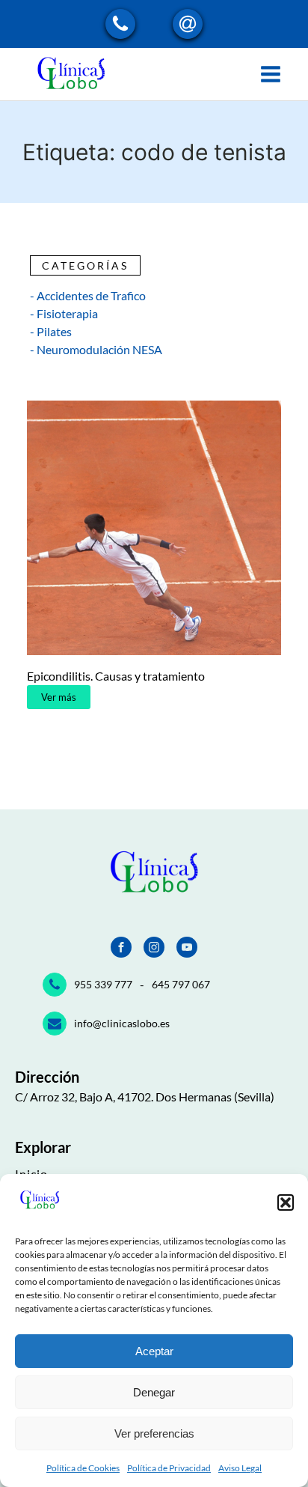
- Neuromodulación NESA (96, 349)
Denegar (154, 1392)
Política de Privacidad (169, 1468)
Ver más (58, 697)
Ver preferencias (154, 1433)
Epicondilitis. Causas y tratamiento (116, 676)
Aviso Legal (240, 1468)
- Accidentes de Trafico (88, 295)
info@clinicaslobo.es (122, 1023)
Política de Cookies (83, 1468)
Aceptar (154, 1351)
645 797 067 (181, 984)
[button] (285, 1202)
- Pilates (51, 331)
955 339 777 (103, 984)
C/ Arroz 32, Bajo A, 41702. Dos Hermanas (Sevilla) (144, 1096)
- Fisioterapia (64, 313)
